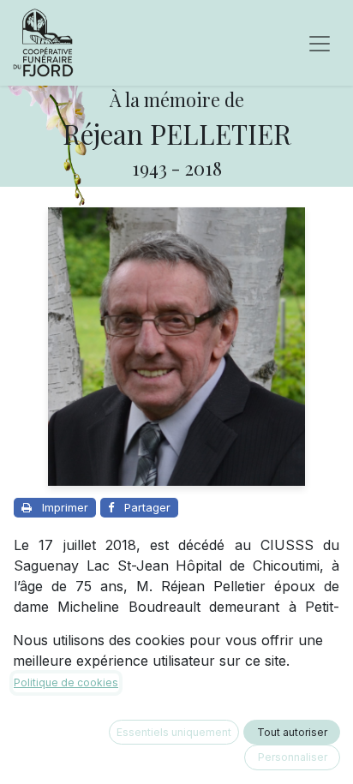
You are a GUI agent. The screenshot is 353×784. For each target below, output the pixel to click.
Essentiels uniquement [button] (174, 732)
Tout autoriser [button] (292, 732)
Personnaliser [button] (292, 757)
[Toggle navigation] (319, 42)
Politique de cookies (66, 682)
